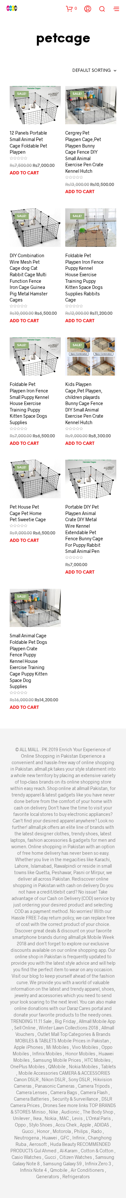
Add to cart (24, 173)
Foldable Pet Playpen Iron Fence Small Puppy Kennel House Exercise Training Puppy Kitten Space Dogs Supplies (29, 403)
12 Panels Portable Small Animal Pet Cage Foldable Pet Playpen (28, 142)
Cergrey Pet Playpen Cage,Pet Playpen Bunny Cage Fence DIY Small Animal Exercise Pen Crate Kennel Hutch (84, 152)
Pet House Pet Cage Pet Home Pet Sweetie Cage (28, 513)
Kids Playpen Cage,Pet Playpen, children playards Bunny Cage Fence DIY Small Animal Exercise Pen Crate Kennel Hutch (84, 403)
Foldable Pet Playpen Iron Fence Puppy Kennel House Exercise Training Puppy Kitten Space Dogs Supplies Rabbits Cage (84, 277)
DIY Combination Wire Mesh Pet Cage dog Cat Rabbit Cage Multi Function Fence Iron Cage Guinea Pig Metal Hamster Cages (28, 277)
